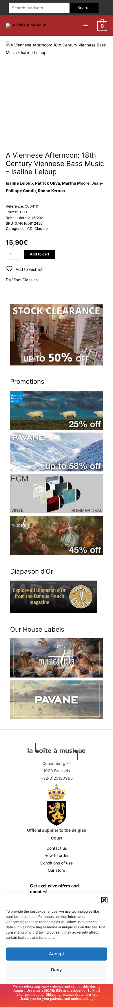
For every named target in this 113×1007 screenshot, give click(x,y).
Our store (56, 870)
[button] (104, 900)
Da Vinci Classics (22, 280)
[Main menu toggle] (85, 25)
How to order (56, 855)
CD (29, 228)
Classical (41, 228)
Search (84, 7)
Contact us (56, 848)
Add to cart (39, 254)
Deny (56, 969)
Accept (56, 953)
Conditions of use (56, 863)
